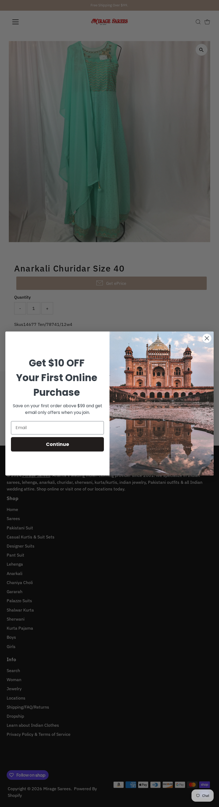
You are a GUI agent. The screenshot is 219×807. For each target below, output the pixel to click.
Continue (57, 444)
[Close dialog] (207, 338)
